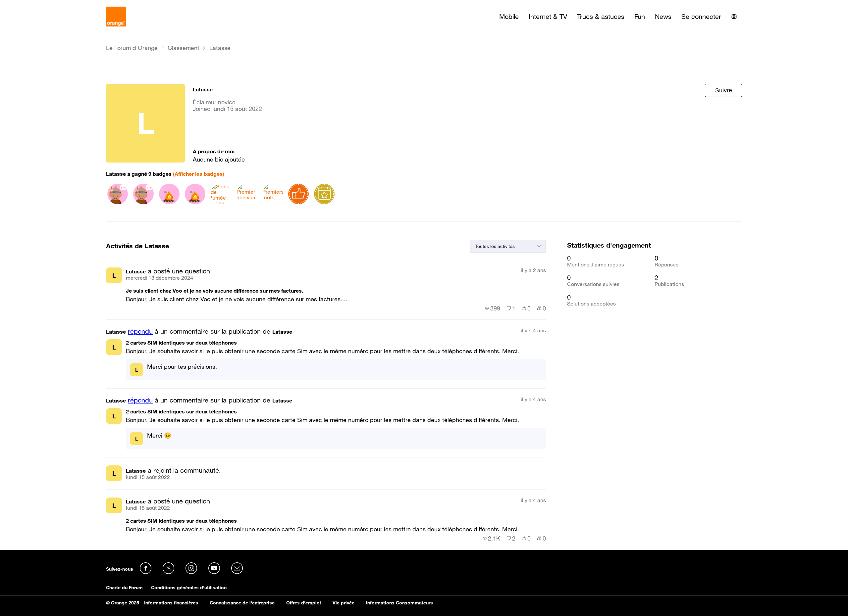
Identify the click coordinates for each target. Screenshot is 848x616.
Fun (639, 17)
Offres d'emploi (303, 603)
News (663, 17)
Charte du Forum (124, 588)
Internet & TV (548, 17)
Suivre (723, 90)
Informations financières (171, 603)
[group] (492, 308)
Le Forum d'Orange (132, 48)
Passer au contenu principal (35, 5)
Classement (183, 48)
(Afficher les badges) (198, 173)
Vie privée (343, 603)
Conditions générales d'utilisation (189, 588)
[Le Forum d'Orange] (116, 16)
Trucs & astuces (600, 17)
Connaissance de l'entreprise (242, 603)
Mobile (509, 17)
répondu (140, 331)
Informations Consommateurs (399, 603)
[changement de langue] (734, 16)
